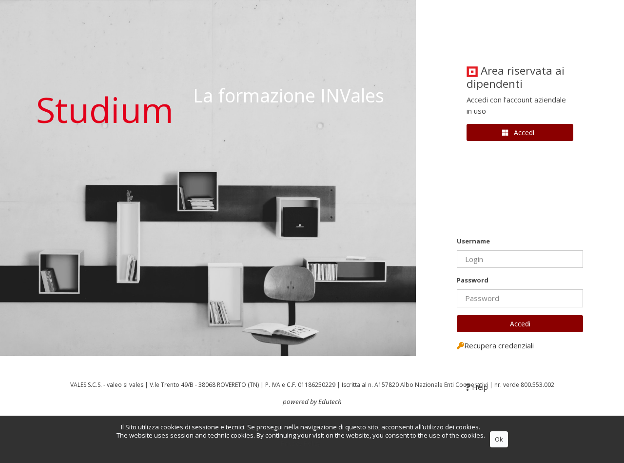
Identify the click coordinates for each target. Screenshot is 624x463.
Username (473, 241)
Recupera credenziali (499, 345)
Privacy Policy (301, 443)
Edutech (330, 401)
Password (472, 280)
